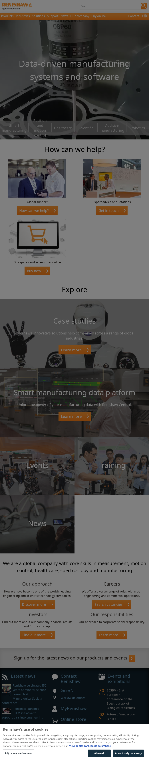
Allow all (99, 753)
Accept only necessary (128, 753)
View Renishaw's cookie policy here (90, 746)
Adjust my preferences (18, 753)
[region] (74, 742)
